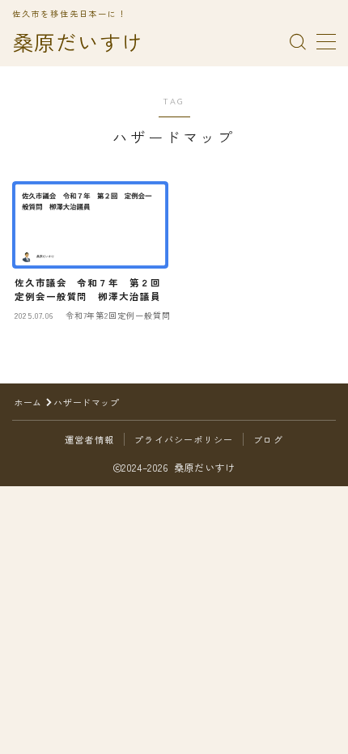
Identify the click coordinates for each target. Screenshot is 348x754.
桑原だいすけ (77, 42)
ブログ (268, 439)
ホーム (28, 402)
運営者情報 (89, 439)
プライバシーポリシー (183, 439)
